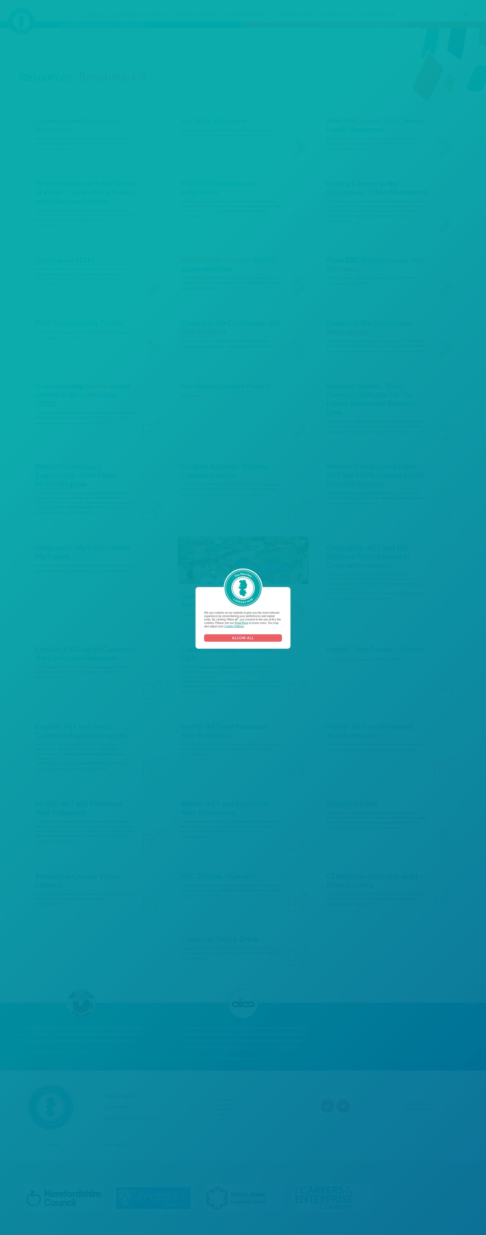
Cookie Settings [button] (234, 626)
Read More (242, 622)
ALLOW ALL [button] (243, 638)
